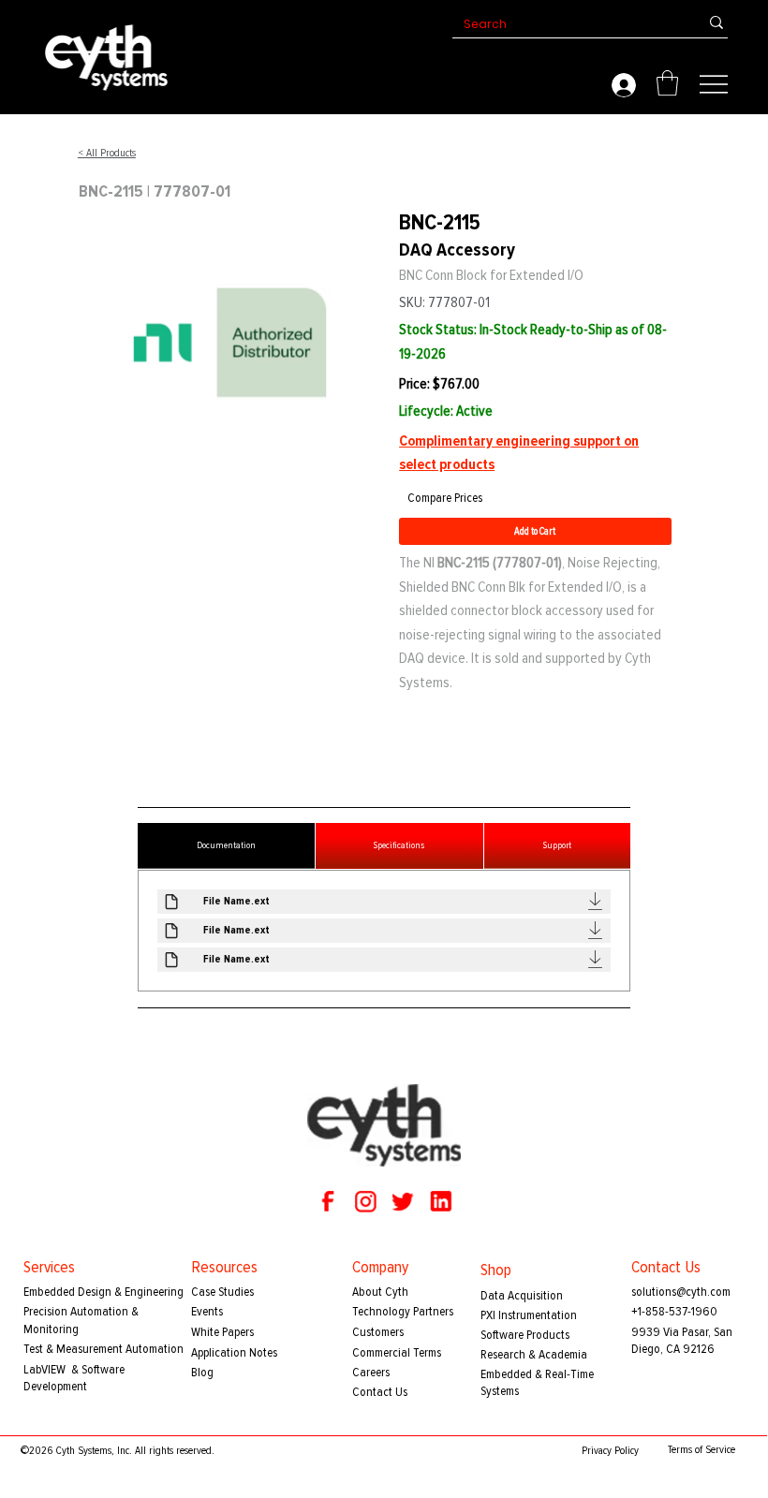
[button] (667, 82)
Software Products (524, 1335)
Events (207, 1311)
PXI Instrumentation (528, 1315)
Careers (371, 1372)
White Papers (222, 1332)
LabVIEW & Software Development (74, 1377)
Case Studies (222, 1292)
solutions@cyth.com (681, 1292)
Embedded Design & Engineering (103, 1292)
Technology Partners (402, 1311)
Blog (202, 1372)
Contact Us (379, 1392)
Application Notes (234, 1352)
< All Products (107, 153)
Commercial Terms (396, 1352)
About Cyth (380, 1292)
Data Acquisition (521, 1295)
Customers (378, 1332)
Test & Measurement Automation (103, 1349)
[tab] (226, 845)
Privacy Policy (610, 1451)
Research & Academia (533, 1354)
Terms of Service (701, 1450)
